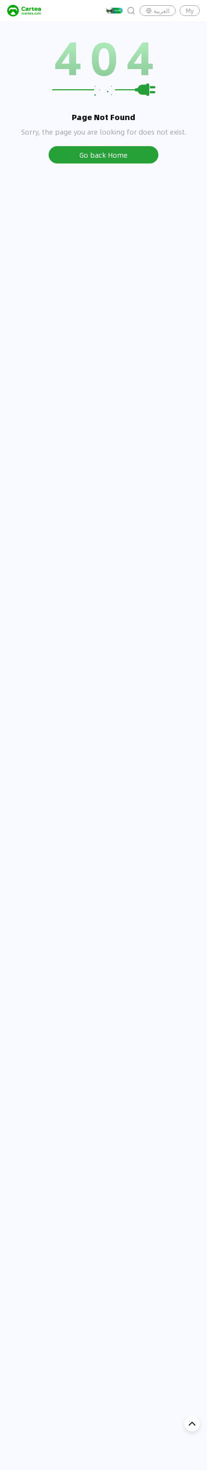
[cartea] (24, 10)
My (190, 10)
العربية (161, 10)
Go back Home (103, 155)
